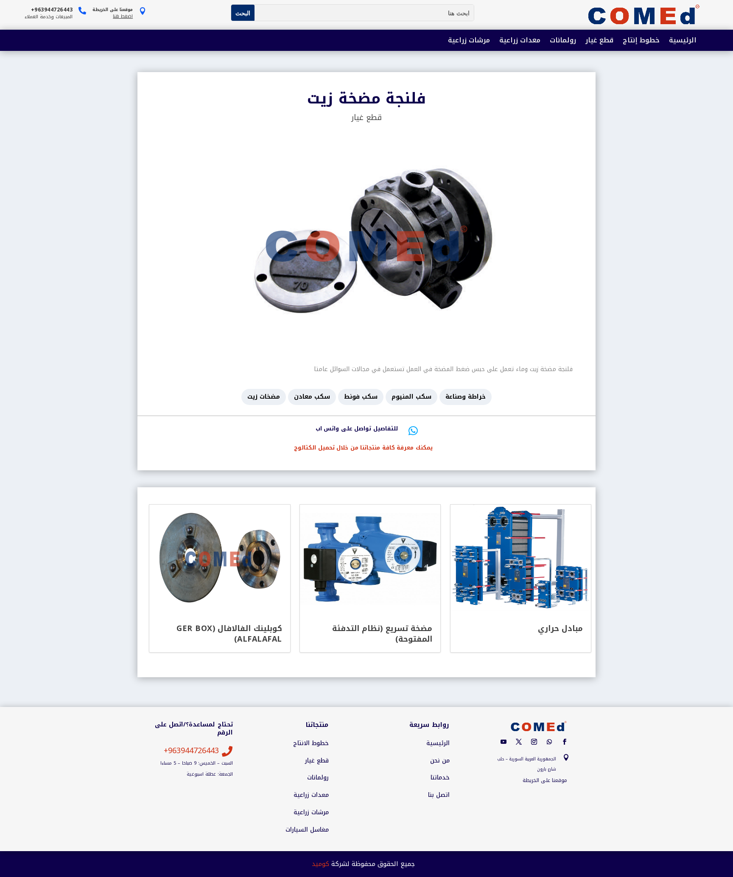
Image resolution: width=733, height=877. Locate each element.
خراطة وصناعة (465, 396)
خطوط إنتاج (641, 41)
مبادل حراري (560, 628)
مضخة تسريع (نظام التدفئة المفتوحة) (382, 633)
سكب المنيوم (411, 396)
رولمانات (563, 41)
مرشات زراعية (469, 41)
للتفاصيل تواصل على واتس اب (357, 428)
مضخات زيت (263, 396)
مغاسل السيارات (307, 829)
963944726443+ (191, 750)
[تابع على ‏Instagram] (534, 742)
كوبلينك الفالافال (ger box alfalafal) (229, 633)
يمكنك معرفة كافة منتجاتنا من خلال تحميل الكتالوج (363, 447)
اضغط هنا (123, 16)
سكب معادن (312, 396)
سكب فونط (361, 396)
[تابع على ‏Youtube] (503, 742)
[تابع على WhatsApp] (549, 742)
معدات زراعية (519, 41)
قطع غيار (599, 41)
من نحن (440, 760)
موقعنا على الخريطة (545, 780)
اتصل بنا (439, 795)
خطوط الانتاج (311, 743)
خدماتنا (440, 777)
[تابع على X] (519, 742)
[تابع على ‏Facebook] (565, 742)
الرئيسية (683, 41)
